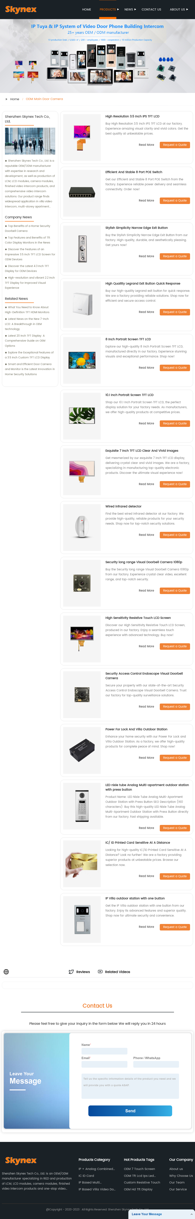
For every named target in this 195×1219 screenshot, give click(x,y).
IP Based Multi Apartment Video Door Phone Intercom (96, 1182)
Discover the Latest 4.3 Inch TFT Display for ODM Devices (27, 268)
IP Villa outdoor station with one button (135, 898)
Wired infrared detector (123, 506)
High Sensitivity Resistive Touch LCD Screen (138, 617)
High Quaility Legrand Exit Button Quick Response (142, 283)
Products (108, 9)
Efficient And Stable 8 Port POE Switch (133, 172)
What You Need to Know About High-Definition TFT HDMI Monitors (27, 310)
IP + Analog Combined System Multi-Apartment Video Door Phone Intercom (97, 1169)
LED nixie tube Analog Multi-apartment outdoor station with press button (147, 787)
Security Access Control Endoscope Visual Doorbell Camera (144, 676)
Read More (146, 145)
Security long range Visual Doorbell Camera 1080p (143, 562)
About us (177, 9)
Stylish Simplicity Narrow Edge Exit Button (136, 227)
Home (86, 9)
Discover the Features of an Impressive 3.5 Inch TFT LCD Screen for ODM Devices (30, 254)
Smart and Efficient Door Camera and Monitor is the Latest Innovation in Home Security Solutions (30, 369)
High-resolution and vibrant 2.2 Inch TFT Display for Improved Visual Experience (30, 283)
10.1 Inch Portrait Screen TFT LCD (129, 395)
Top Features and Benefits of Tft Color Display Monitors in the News (27, 240)
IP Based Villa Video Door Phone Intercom (98, 1189)
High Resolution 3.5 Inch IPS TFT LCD (132, 116)
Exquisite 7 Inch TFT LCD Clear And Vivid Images (141, 450)
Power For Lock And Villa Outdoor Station (136, 729)
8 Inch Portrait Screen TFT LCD (128, 339)
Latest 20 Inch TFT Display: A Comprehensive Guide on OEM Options (25, 341)
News (129, 9)
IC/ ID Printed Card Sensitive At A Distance (137, 842)
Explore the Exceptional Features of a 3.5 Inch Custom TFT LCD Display (29, 355)
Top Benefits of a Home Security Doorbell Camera (27, 228)
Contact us (151, 9)
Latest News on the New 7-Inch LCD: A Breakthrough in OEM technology (27, 324)
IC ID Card (86, 1176)
